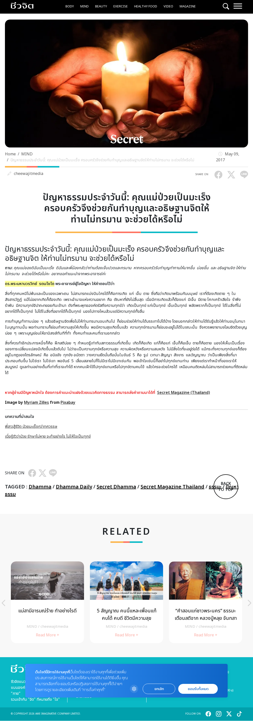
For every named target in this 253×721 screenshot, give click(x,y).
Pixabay (68, 403)
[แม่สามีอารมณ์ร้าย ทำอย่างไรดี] (47, 602)
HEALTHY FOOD (145, 6)
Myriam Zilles (36, 403)
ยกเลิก (159, 689)
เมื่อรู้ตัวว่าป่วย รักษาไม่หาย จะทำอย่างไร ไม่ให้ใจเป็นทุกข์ (48, 436)
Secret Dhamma (116, 487)
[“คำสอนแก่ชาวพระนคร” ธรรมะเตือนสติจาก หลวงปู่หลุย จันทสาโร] (205, 602)
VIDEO (168, 6)
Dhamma (40, 487)
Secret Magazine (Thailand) (183, 393)
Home (10, 154)
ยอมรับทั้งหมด (198, 689)
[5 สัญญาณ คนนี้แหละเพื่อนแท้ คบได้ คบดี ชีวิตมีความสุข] (126, 602)
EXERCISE (120, 6)
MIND (84, 6)
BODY (69, 6)
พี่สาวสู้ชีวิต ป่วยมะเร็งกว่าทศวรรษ (31, 427)
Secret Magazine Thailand (172, 487)
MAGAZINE (188, 6)
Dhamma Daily (74, 487)
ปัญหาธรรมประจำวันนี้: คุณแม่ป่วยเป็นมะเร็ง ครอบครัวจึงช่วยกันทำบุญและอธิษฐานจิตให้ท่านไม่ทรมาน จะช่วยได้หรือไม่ (102, 160)
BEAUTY (101, 6)
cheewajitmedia (28, 174)
